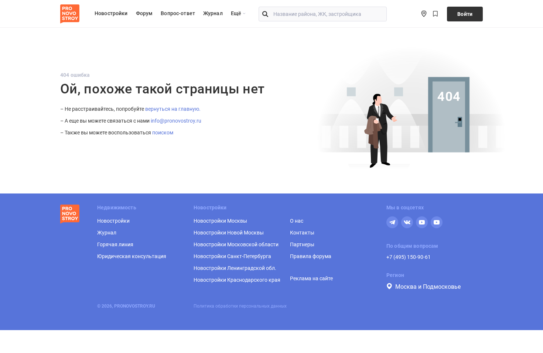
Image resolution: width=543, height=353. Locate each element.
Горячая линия (115, 244)
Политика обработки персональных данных (240, 306)
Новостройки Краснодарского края (237, 280)
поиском (162, 133)
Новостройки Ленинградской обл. (235, 268)
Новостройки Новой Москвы (229, 233)
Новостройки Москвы (220, 221)
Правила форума (310, 256)
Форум (144, 13)
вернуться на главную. (173, 109)
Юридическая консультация (131, 256)
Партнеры (302, 244)
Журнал (213, 13)
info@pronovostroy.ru (176, 121)
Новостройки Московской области (236, 244)
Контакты (302, 233)
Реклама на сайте (311, 278)
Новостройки (111, 13)
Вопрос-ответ (178, 13)
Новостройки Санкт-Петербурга (232, 256)
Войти (464, 14)
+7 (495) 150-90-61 (408, 257)
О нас (296, 221)
